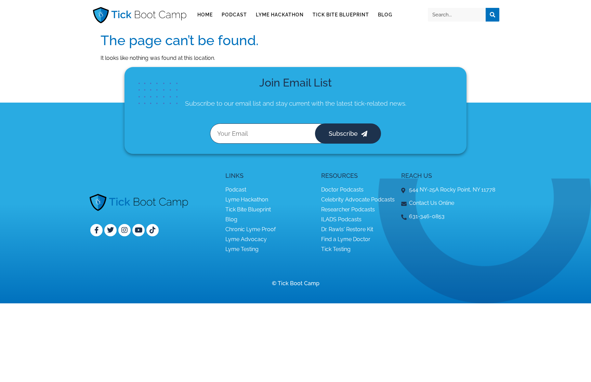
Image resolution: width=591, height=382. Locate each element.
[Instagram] (124, 230)
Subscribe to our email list (223, 103)
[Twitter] (110, 230)
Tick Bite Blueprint (341, 14)
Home (205, 14)
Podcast (234, 14)
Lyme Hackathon (280, 14)
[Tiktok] (152, 230)
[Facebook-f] (96, 230)
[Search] (492, 15)
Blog (385, 14)
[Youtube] (138, 230)
